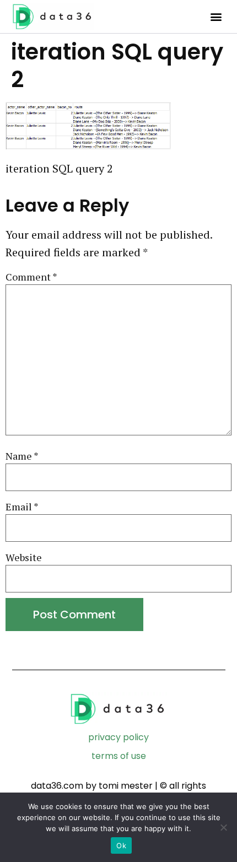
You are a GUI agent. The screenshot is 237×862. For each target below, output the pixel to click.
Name (22, 456)
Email (22, 506)
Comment (31, 277)
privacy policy (118, 737)
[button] (216, 17)
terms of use (118, 756)
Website (24, 557)
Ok (121, 845)
